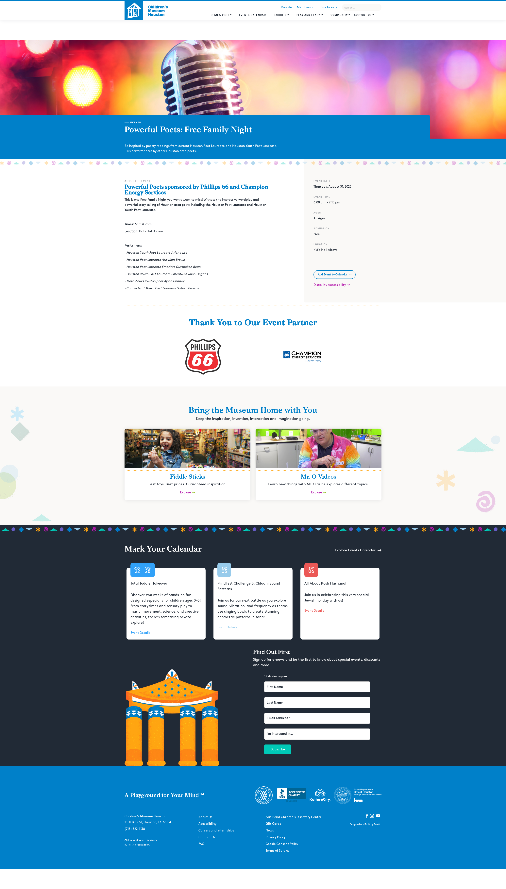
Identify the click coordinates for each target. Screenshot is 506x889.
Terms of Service (278, 850)
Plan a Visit (220, 15)
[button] (221, 16)
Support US (363, 15)
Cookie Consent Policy (282, 844)
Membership (306, 7)
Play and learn (308, 15)
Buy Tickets (328, 7)
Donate (286, 7)
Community (339, 15)
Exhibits (280, 15)
